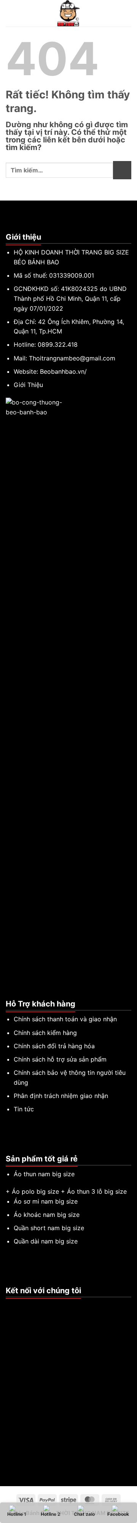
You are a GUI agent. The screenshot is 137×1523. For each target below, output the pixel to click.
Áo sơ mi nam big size (46, 1201)
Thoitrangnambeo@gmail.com (72, 358)
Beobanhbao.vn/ (63, 371)
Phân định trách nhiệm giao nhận (61, 1096)
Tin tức (24, 1109)
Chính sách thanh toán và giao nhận (65, 1019)
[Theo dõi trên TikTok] (20, 1306)
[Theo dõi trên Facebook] (10, 1306)
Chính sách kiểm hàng (45, 1032)
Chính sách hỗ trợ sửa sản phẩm (60, 1059)
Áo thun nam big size (44, 1174)
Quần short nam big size (49, 1228)
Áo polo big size (35, 1191)
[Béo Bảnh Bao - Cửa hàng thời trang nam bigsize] (68, 13)
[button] (10, 13)
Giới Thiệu (28, 385)
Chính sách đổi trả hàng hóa (54, 1046)
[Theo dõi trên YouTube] (38, 1306)
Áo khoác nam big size (47, 1214)
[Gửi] (122, 170)
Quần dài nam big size (46, 1241)
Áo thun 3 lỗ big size (97, 1191)
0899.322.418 (58, 344)
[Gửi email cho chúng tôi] (29, 1306)
